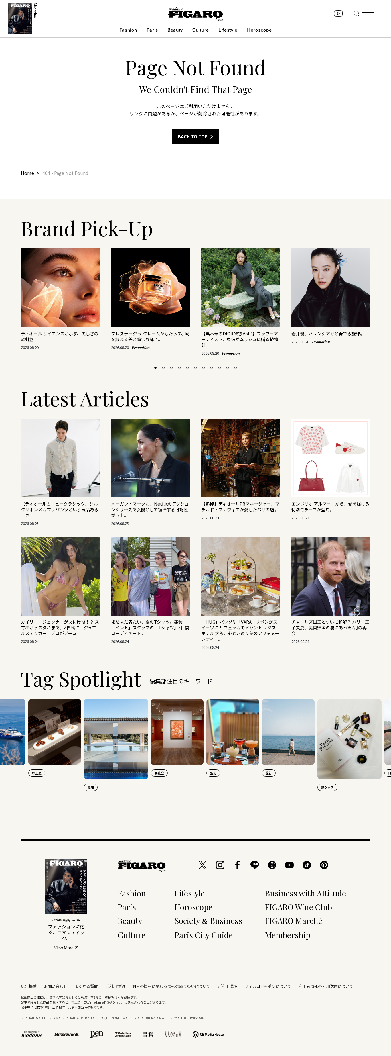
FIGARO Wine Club (298, 907)
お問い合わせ (55, 986)
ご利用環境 (228, 986)
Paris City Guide (204, 935)
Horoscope (259, 29)
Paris (152, 29)
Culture (200, 29)
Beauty (175, 29)
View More (64, 948)
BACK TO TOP (193, 136)
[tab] (155, 368)
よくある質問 (86, 986)
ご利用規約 (115, 986)
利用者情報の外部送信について (326, 986)
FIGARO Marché (293, 920)
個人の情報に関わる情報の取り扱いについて (171, 986)
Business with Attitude (305, 893)
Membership (287, 935)
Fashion (128, 29)
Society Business (208, 920)
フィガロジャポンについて (267, 986)
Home (27, 172)
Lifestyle (228, 29)
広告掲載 (29, 986)
